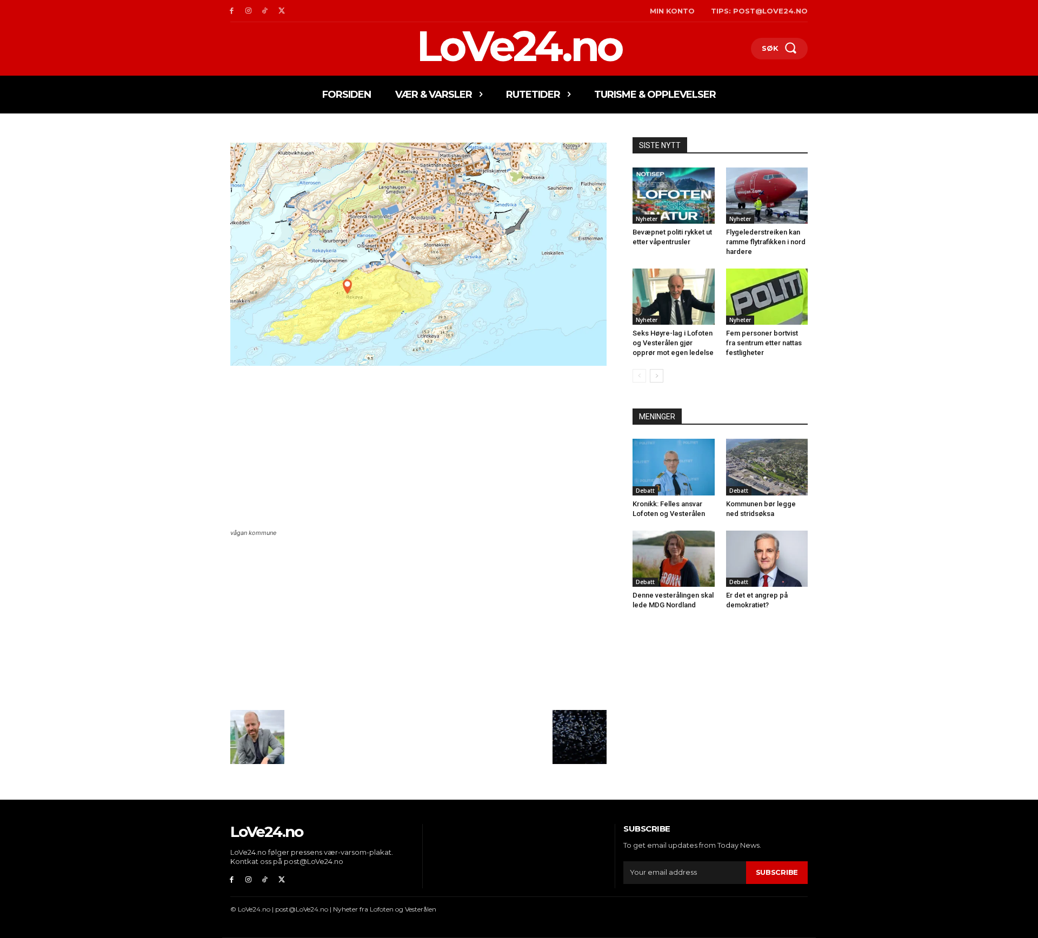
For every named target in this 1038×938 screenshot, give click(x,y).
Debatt (645, 490)
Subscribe (777, 872)
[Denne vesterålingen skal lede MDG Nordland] (674, 559)
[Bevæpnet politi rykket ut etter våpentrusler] (674, 196)
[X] (281, 11)
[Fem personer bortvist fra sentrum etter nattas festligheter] (767, 297)
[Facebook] (231, 11)
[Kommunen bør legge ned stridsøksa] (767, 467)
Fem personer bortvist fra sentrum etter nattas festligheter (764, 343)
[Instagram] (248, 11)
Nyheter (646, 219)
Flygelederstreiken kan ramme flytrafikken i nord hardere (766, 242)
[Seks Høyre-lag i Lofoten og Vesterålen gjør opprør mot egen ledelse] (674, 297)
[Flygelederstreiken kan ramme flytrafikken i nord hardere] (767, 196)
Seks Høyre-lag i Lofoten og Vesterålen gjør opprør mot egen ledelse (673, 343)
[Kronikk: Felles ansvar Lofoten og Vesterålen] (674, 467)
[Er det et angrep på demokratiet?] (767, 559)
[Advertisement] (418, 448)
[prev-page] (639, 376)
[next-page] (656, 376)
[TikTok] (265, 11)
